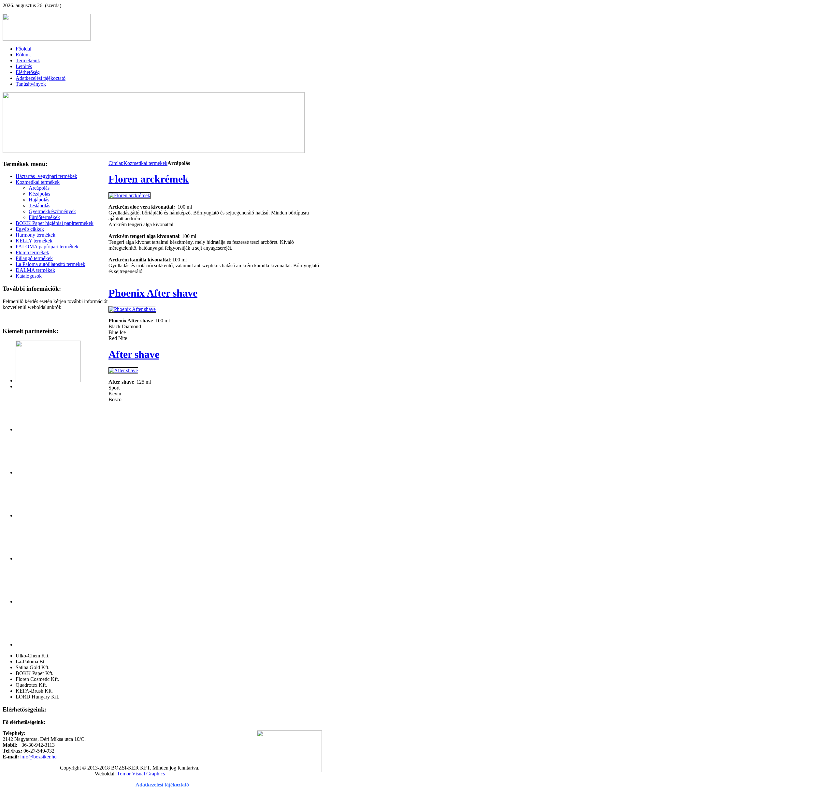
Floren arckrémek (148, 179)
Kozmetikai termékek (145, 163)
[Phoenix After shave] (132, 309)
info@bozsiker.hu (38, 756)
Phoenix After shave (152, 293)
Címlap (115, 163)
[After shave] (123, 370)
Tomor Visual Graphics (141, 773)
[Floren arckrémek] (129, 195)
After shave (133, 354)
